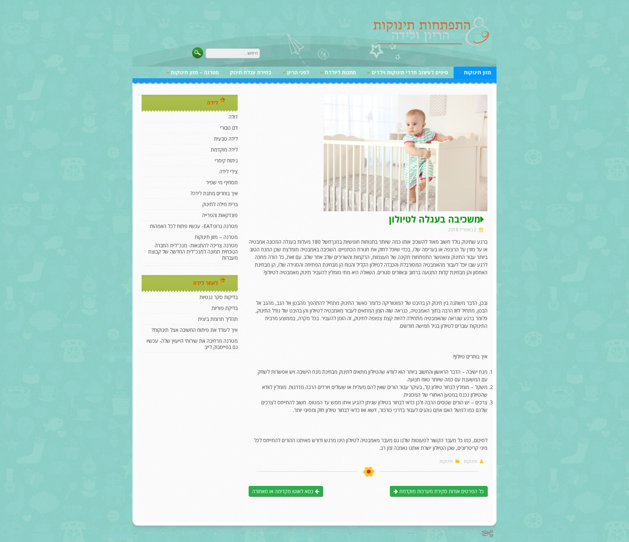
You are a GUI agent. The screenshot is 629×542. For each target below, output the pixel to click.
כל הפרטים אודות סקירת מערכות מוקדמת (441, 491)
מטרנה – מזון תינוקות (195, 72)
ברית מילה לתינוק (220, 204)
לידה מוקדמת (224, 149)
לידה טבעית (226, 138)
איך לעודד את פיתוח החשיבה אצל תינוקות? (194, 329)
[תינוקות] (431, 44)
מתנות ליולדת (340, 72)
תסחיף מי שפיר (222, 182)
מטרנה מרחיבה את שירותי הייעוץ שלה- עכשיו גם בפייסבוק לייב (192, 343)
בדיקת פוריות (224, 308)
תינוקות (470, 461)
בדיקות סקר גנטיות (218, 297)
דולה (233, 116)
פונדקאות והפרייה (220, 215)
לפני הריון (298, 72)
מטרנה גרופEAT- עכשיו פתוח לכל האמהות (194, 226)
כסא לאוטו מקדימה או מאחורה (283, 491)
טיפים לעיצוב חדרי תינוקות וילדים (410, 72)
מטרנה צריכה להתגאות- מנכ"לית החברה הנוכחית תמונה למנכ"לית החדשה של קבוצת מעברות (193, 251)
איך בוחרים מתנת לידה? (214, 193)
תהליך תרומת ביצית (218, 318)
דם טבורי (229, 127)
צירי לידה (228, 171)
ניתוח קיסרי (226, 160)
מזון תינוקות (477, 72)
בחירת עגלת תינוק (251, 72)
